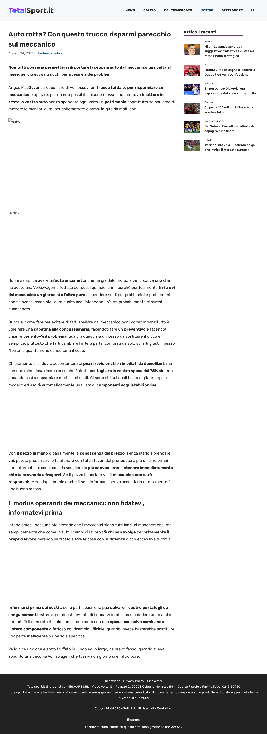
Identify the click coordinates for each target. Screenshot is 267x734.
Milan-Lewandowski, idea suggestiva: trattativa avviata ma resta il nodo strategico (229, 51)
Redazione (112, 681)
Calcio (149, 10)
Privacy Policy (133, 681)
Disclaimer (154, 681)
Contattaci (165, 708)
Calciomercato (178, 10)
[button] (253, 10)
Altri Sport (232, 10)
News (130, 10)
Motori (206, 10)
